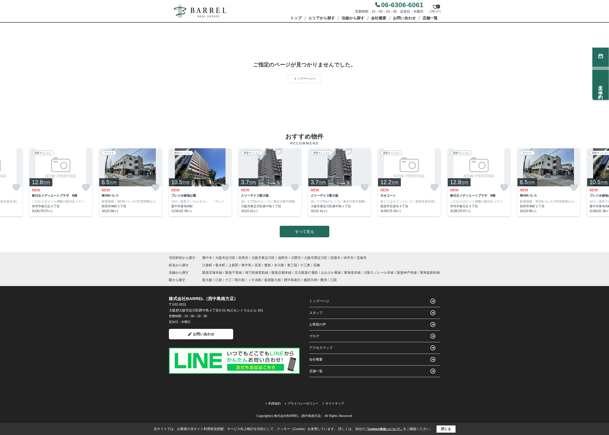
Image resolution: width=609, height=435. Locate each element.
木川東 (279, 265)
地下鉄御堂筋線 (257, 272)
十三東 (305, 265)
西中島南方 (292, 280)
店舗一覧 (430, 18)
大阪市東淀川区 (263, 258)
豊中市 (207, 258)
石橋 (316, 265)
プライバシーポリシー (303, 403)
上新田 (233, 265)
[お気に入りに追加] (16, 187)
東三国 (292, 265)
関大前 (240, 280)
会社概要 (378, 18)
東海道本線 (353, 272)
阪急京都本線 (281, 272)
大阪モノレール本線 (379, 272)
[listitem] (200, 182)
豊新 (268, 265)
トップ (296, 18)
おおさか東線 (331, 272)
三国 (333, 280)
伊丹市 (349, 258)
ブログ (314, 336)
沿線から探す (353, 18)
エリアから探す (321, 18)
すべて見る (304, 232)
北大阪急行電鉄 (307, 272)
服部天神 (310, 280)
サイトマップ (334, 403)
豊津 (323, 280)
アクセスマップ (321, 348)
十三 (228, 280)
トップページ (319, 301)
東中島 (246, 265)
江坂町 (207, 265)
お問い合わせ (404, 18)
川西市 (296, 258)
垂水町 (220, 265)
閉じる (446, 429)
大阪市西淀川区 (315, 258)
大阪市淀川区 (225, 258)
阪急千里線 (234, 272)
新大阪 (207, 280)
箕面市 (335, 258)
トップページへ (304, 78)
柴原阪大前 (272, 280)
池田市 (283, 258)
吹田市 (243, 258)
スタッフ (316, 313)
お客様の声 (317, 324)
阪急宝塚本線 (212, 272)
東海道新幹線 (430, 272)
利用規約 (274, 403)
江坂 (218, 280)
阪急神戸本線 (407, 272)
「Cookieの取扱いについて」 (384, 429)
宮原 (258, 265)
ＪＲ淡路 (254, 280)
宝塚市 (362, 258)
